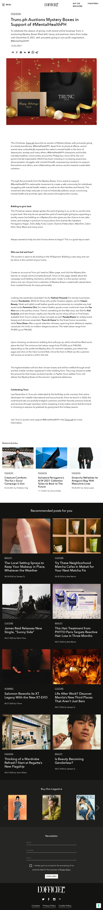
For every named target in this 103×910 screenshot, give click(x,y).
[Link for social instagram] (54, 900)
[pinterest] (21, 52)
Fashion (16, 13)
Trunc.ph (30, 143)
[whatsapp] (33, 52)
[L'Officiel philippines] (51, 5)
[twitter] (29, 52)
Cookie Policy (65, 906)
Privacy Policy (65, 870)
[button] (97, 808)
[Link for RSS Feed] (60, 899)
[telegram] (37, 52)
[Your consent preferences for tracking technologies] (98, 905)
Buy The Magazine (78, 4)
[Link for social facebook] (48, 900)
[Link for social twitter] (43, 900)
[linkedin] (25, 52)
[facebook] (17, 52)
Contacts (36, 906)
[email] (13, 52)
